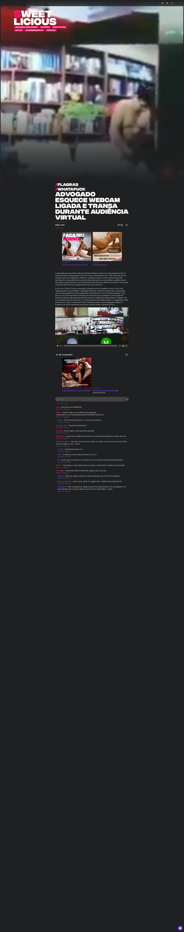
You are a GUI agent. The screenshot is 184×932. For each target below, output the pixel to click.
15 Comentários (61, 222)
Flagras (66, 184)
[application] (92, 327)
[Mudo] (123, 346)
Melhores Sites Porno (32, 3)
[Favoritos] (167, 3)
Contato (112, 3)
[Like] (126, 225)
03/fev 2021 (59, 433)
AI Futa (79, 3)
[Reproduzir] (58, 346)
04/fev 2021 (59, 417)
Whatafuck (70, 189)
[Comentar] (126, 399)
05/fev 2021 (61, 478)
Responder (67, 409)
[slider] (90, 345)
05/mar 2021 (59, 409)
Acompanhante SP (95, 3)
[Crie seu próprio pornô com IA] (76, 246)
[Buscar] (162, 3)
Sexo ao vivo (65, 3)
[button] (92, 327)
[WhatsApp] (180, 928)
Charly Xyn (59, 228)
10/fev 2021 (61, 422)
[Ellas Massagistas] (107, 246)
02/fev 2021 (59, 446)
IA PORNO (51, 3)
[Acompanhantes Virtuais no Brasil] (76, 372)
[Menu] (171, 3)
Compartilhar (64, 355)
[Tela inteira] (126, 346)
